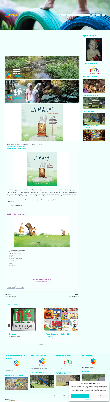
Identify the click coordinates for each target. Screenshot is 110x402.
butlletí (82, 15)
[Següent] (75, 325)
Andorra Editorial (18, 251)
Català (13, 400)
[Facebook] (97, 15)
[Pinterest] (104, 15)
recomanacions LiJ (21, 146)
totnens (12, 336)
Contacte (60, 395)
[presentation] (24, 319)
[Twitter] (99, 15)
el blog (54, 395)
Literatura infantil (11, 146)
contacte (87, 15)
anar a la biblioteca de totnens (42, 279)
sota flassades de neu (74, 295)
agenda (62, 15)
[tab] (39, 344)
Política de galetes (88, 399)
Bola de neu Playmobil (10, 295)
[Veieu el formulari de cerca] (93, 15)
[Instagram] (102, 15)
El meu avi (12, 334)
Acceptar (79, 396)
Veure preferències (98, 396)
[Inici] (7, 144)
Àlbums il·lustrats (11, 287)
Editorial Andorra (20, 287)
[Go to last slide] (9, 325)
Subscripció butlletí (67, 395)
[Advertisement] (42, 44)
